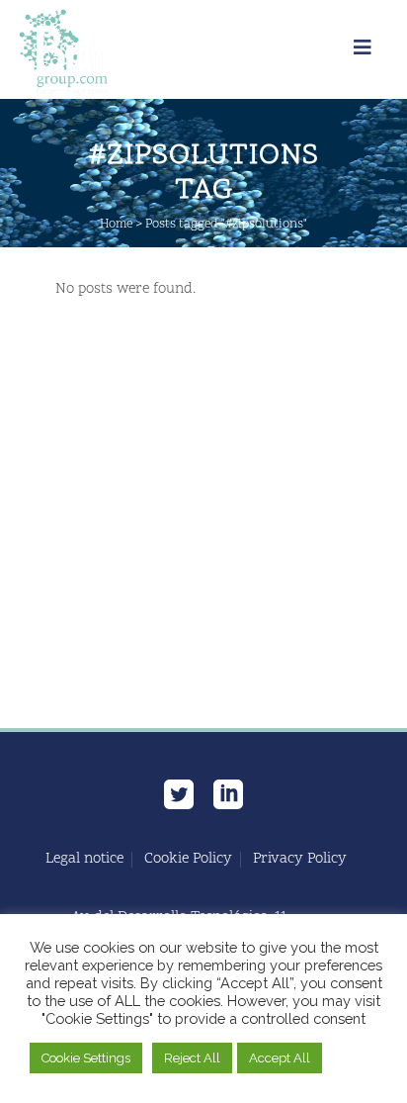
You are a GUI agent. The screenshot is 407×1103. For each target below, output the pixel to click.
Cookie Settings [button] (85, 1058)
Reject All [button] (192, 1058)
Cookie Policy (188, 860)
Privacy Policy (300, 860)
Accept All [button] (279, 1058)
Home (116, 224)
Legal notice (84, 860)
